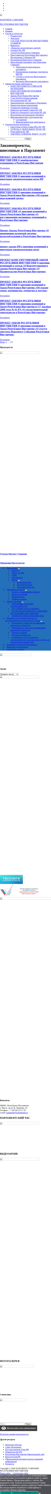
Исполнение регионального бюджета (27, 115)
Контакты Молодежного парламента (32, 81)
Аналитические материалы (17, 124)
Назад (2, 342)
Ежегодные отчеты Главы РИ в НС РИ (27, 127)
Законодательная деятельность (18, 84)
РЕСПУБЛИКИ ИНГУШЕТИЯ (14, 24)
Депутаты (14, 38)
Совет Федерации (13, 1447)
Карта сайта (5, 1473)
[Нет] (40, 1493)
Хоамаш (8, 31)
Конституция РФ (12, 1457)
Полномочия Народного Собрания (25, 60)
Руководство (16, 36)
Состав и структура (14, 33)
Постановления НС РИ (20, 100)
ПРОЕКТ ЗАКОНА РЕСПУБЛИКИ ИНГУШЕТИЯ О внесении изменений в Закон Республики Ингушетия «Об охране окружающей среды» (24, 194)
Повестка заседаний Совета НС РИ (26, 110)
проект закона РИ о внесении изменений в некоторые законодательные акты (24, 248)
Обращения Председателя (12, 563)
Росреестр (9, 1464)
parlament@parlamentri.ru (17, 1113)
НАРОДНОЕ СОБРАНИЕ (11, 20)
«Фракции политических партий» (25, 48)
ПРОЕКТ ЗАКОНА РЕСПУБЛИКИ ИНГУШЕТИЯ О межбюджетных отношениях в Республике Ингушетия (21, 160)
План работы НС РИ (19, 131)
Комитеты (14, 45)
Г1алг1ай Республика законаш (24, 98)
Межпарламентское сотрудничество (26, 117)
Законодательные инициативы (24, 105)
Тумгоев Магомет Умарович (13, 554)
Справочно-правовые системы (24, 108)
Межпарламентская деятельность (30, 122)
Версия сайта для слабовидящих (21, 1428)
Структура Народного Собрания (24, 53)
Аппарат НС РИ (17, 50)
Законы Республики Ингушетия (24, 96)
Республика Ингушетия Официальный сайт (24, 1454)
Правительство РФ (13, 1452)
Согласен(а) (5, 1493)
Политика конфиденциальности (14, 1434)
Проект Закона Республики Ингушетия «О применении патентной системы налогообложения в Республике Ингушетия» (25, 233)
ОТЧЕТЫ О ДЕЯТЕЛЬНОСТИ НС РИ (27, 129)
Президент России (13, 1445)
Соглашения (21, 120)
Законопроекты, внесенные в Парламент (28, 103)
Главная (8, 29)
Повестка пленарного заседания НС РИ (28, 112)
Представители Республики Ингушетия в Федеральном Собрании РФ (29, 56)
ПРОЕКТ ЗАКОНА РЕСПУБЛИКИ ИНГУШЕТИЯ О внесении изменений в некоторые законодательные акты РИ (22, 176)
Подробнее (5, 168)
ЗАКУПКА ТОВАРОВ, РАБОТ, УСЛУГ (28, 134)
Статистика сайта (20, 1473)
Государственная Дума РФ (17, 1449)
